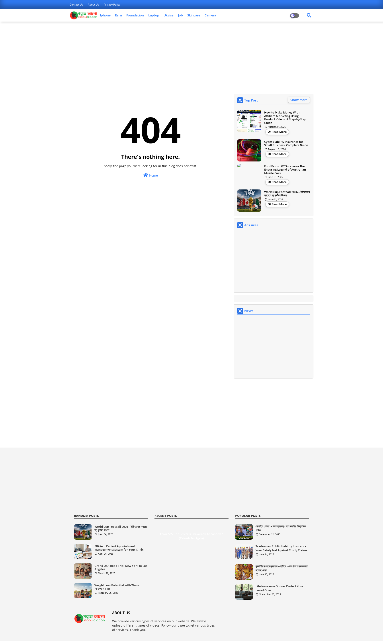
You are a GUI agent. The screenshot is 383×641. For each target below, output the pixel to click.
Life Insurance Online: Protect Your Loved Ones (279, 588)
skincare (193, 15)
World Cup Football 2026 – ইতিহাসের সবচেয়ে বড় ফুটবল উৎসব (287, 193)
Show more (298, 100)
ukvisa (169, 15)
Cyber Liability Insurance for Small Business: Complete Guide (286, 143)
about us (94, 4)
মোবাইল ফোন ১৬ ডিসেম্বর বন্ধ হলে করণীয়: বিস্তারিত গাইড (281, 528)
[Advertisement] (191, 57)
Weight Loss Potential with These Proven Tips (116, 587)
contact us (77, 4)
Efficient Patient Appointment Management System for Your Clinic (118, 548)
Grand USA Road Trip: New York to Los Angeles (120, 567)
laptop (153, 15)
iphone (105, 15)
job (180, 15)
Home (153, 175)
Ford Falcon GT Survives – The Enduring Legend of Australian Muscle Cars (285, 170)
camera (210, 15)
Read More (279, 132)
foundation (135, 15)
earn (118, 15)
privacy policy (112, 4)
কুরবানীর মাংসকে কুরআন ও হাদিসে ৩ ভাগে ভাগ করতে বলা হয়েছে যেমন (282, 568)
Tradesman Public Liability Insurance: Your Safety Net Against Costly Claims (281, 548)
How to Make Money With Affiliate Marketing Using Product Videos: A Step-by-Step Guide (285, 118)
